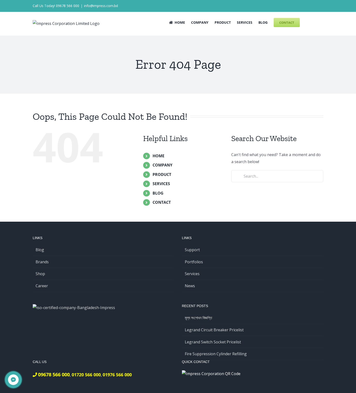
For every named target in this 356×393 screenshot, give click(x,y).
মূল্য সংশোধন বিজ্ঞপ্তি (198, 317)
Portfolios (194, 262)
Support (192, 249)
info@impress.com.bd (101, 5)
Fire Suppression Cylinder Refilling (216, 353)
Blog (40, 249)
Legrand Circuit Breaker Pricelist (214, 330)
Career (42, 285)
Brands (42, 262)
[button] (316, 22)
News (190, 285)
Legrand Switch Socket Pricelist (213, 342)
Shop (40, 273)
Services (192, 273)
